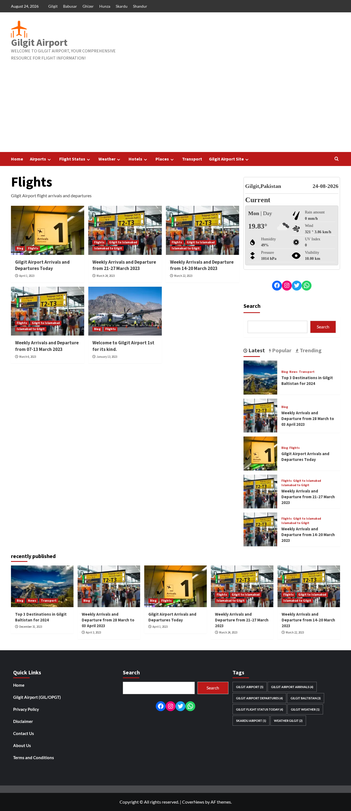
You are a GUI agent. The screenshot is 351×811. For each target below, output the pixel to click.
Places (162, 159)
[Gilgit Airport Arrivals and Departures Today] (47, 230)
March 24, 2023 (106, 276)
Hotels (135, 159)
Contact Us (23, 733)
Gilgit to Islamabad (123, 242)
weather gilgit (288, 720)
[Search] (336, 159)
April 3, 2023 (93, 632)
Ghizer (88, 6)
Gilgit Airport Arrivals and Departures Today (42, 265)
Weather (106, 159)
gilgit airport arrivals (292, 687)
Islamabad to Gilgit (108, 248)
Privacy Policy (26, 709)
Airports (38, 159)
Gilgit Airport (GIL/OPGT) (37, 697)
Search (252, 305)
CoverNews (193, 801)
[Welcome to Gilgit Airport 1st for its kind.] (125, 311)
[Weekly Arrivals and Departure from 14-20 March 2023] (202, 230)
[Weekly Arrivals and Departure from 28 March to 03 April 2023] (260, 415)
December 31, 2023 (30, 627)
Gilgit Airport (39, 42)
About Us (22, 745)
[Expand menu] (49, 159)
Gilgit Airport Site (226, 159)
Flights (33, 248)
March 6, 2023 (27, 357)
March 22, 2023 (183, 276)
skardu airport (251, 720)
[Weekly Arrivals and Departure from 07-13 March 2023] (47, 311)
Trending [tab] (310, 350)
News (293, 371)
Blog (20, 248)
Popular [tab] (281, 350)
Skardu (122, 6)
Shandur (140, 6)
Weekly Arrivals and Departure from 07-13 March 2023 (47, 346)
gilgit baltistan (306, 698)
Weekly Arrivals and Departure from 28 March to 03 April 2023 (307, 418)
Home (17, 159)
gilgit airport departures (259, 698)
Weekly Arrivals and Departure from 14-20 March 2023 (202, 265)
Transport (192, 159)
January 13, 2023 (107, 357)
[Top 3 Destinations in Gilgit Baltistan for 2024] (260, 376)
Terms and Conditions (33, 757)
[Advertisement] (175, 110)
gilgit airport (249, 687)
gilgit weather (305, 709)
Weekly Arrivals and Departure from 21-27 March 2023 (124, 265)
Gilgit (53, 6)
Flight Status (72, 159)
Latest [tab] (256, 350)
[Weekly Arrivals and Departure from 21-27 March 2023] (125, 230)
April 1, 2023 (26, 276)
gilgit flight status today (259, 709)
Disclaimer (23, 721)
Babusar (70, 6)
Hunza (104, 6)
